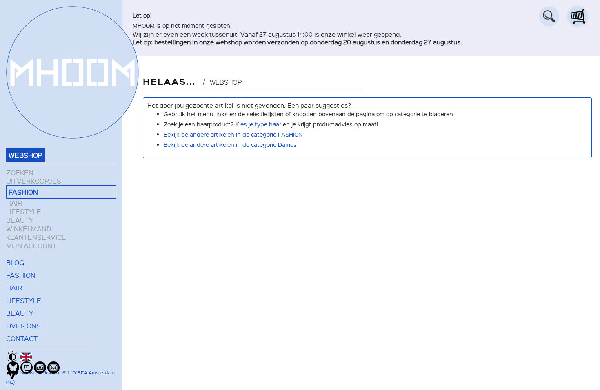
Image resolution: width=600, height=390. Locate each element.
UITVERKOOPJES (33, 181)
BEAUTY (19, 220)
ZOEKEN (19, 172)
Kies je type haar (258, 124)
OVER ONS (23, 325)
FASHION (23, 191)
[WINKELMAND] (577, 16)
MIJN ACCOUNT (31, 246)
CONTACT (22, 338)
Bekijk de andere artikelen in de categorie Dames (230, 144)
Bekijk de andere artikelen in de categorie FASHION (233, 134)
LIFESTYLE (23, 211)
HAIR (14, 203)
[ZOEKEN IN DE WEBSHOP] (549, 16)
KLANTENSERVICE (36, 237)
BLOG (15, 262)
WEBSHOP (25, 155)
